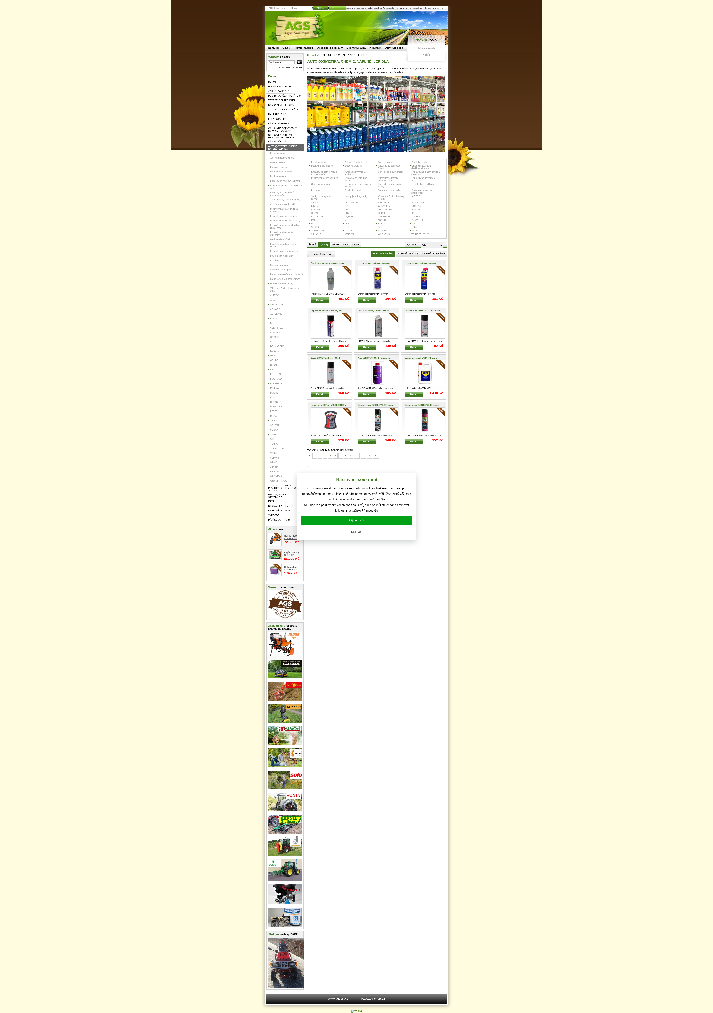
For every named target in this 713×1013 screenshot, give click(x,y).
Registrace (337, 8)
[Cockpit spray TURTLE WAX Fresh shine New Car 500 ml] (378, 420)
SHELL (273, 420)
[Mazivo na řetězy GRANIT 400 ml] (378, 325)
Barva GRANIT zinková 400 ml (325, 358)
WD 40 (273, 462)
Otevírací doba (394, 47)
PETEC (274, 411)
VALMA (274, 453)
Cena (346, 244)
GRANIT (274, 355)
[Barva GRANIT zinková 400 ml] (331, 373)
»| (376, 455)
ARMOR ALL (276, 309)
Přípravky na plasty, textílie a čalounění (284, 210)
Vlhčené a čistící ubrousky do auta (284, 289)
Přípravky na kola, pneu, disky (285, 220)
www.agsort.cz (338, 998)
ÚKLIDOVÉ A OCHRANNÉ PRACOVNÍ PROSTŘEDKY (282, 136)
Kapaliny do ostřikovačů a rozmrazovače (283, 194)
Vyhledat (279, 56)
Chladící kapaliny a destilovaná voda (286, 187)
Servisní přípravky (279, 265)
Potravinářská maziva (281, 171)
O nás (286, 47)
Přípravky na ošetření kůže (283, 216)
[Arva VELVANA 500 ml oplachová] (378, 373)
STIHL (273, 434)
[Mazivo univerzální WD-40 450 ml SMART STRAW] (425, 278)
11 (363, 455)
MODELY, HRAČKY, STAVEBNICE (278, 496)
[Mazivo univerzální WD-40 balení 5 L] (425, 373)
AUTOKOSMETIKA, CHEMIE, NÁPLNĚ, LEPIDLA (283, 147)
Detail (319, 299)
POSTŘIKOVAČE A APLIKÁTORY (285, 95)
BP (271, 323)
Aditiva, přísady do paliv (282, 157)
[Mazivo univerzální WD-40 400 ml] (378, 278)
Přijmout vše (356, 520)
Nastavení (356, 531)
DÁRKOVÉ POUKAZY (279, 510)
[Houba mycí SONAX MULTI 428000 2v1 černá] (331, 420)
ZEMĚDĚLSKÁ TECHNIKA (281, 100)
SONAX (274, 430)
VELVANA (275, 457)
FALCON (274, 351)
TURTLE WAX (277, 448)
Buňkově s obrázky (383, 253)
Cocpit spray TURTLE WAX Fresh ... (422, 405)
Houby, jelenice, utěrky (281, 283)
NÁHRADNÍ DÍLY (277, 114)
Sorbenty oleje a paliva (281, 269)
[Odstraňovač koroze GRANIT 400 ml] (425, 325)
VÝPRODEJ (274, 515)
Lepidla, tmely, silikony (281, 256)
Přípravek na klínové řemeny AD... (327, 311)
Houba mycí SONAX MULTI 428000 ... (328, 405)
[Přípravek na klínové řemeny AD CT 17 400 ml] (331, 325)
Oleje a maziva (277, 162)
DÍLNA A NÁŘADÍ (277, 141)
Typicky (324, 244)
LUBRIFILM (276, 383)
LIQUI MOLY (276, 379)
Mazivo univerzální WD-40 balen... (421, 358)
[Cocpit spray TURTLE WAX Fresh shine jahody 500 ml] (425, 420)
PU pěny (274, 260)
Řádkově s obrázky (408, 253)
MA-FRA (274, 388)
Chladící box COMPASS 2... (291, 568)
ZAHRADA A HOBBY (278, 91)
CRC (272, 341)
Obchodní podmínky (330, 47)
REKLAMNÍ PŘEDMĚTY (280, 506)
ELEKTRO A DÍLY (277, 119)
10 (357, 455)
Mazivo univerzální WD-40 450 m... (421, 263)
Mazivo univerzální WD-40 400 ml (374, 263)
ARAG (273, 300)
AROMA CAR (277, 304)
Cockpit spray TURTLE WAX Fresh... (375, 405)
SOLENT (274, 425)
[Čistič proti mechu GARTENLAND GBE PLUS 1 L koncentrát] (331, 278)
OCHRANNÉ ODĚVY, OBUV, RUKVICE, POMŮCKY (282, 129)
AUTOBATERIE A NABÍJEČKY (283, 109)
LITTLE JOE (276, 374)
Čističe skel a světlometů (282, 204)
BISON (273, 318)
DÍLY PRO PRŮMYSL (279, 123)
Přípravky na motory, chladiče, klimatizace (285, 226)
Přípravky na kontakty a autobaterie (282, 233)
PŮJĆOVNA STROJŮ (279, 520)
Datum (355, 244)
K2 (271, 369)
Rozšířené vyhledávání (291, 68)
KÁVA (271, 501)
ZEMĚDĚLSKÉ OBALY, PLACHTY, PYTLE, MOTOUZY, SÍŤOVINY (283, 488)
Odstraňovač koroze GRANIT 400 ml (422, 311)
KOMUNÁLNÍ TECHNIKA (281, 105)
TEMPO (274, 444)
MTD (272, 397)
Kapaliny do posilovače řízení (285, 181)
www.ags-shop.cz (373, 998)
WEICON (274, 471)
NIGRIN (274, 402)
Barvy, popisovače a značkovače (286, 274)
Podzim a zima (277, 153)
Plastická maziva (278, 167)
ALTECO (274, 295)
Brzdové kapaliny (279, 176)
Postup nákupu (303, 47)
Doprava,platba (356, 47)
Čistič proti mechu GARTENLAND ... (328, 263)
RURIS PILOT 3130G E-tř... (291, 537)
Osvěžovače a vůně (280, 239)
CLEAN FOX (276, 328)
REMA (273, 416)
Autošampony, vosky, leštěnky (285, 199)
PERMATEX (276, 406)
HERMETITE (276, 365)
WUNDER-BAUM (279, 481)
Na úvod (311, 55)
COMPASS (275, 332)
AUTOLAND (276, 314)
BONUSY (273, 82)
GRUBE (274, 360)
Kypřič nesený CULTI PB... (291, 554)
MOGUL (274, 393)
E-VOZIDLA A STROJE (279, 86)
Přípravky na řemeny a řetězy (284, 251)
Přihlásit (320, 8)
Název (335, 244)
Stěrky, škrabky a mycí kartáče (285, 279)
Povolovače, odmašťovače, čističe (284, 245)
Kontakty (375, 47)
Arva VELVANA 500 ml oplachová (374, 358)
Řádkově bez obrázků (433, 253)
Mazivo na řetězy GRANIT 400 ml (373, 311)
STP (272, 439)
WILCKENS (276, 476)
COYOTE (274, 337)
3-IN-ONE (275, 467)
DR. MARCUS (277, 346)
